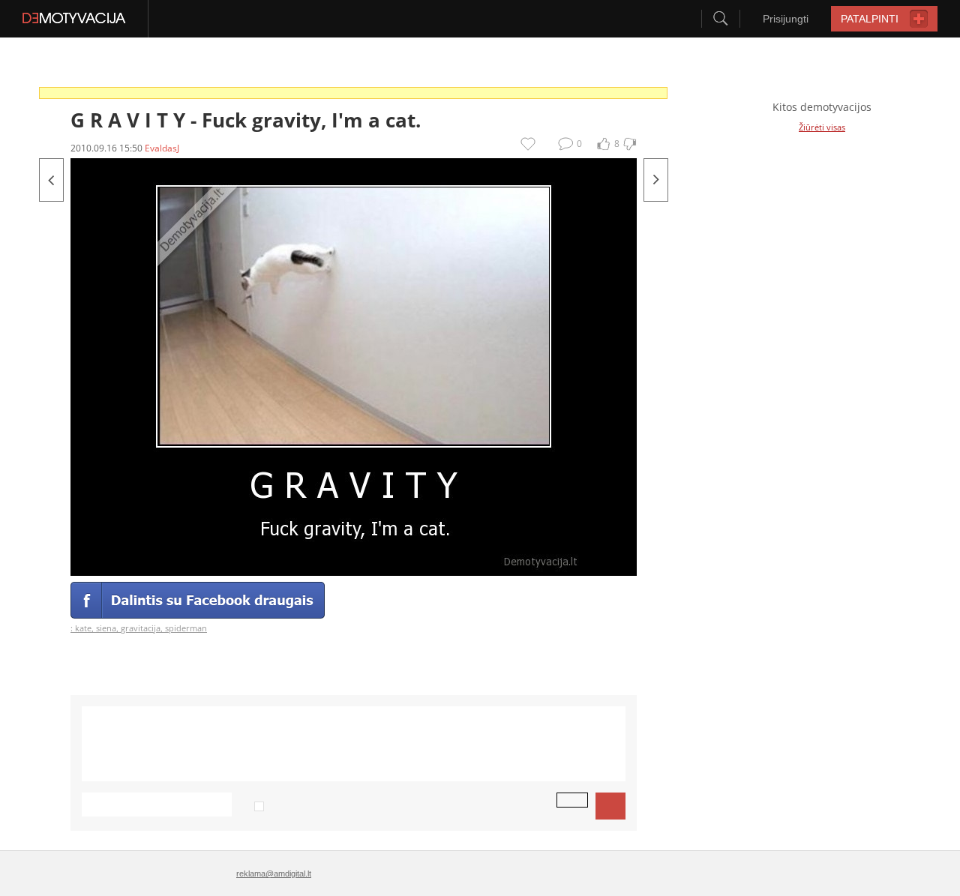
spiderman (186, 628)
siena (106, 628)
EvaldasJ (162, 148)
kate (83, 628)
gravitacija (140, 628)
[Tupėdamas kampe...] (51, 180)
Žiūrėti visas (822, 127)
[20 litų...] (656, 180)
